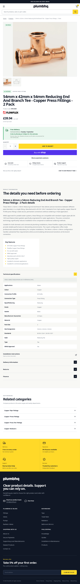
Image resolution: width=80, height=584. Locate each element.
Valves (5, 517)
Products (11, 18)
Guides (44, 537)
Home (4, 18)
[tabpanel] (40, 49)
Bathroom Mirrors (48, 524)
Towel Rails (45, 517)
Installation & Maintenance (50, 541)
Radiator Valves (8, 524)
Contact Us (6, 549)
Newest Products (8, 545)
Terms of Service (40, 581)
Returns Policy (65, 581)
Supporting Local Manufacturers (14, 541)
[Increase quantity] (15, 146)
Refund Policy (74, 581)
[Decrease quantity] (5, 146)
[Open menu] (4, 6)
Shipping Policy (57, 581)
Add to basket (47, 146)
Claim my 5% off (69, 572)
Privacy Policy (49, 581)
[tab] (7, 82)
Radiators (45, 520)
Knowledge (45, 534)
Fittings (5, 513)
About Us (6, 534)
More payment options (40, 158)
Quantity (6, 142)
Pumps (5, 520)
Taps (43, 513)
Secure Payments (8, 537)
